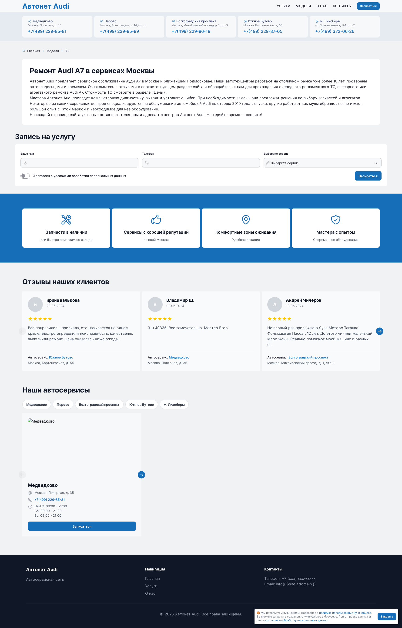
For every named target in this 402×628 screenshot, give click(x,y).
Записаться (368, 6)
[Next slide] (379, 331)
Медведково (36, 404)
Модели (303, 6)
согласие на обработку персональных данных (296, 620)
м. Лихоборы (174, 404)
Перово (63, 404)
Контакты (342, 6)
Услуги (283, 6)
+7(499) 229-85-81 (49, 500)
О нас (321, 6)
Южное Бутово (141, 404)
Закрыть (387, 616)
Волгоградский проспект (99, 404)
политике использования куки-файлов (345, 612)
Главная (33, 51)
